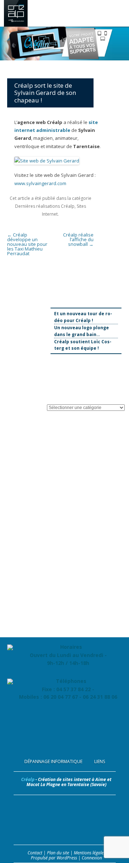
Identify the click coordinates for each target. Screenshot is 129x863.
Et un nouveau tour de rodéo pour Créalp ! (83, 317)
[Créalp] (16, 25)
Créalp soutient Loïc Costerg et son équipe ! (82, 345)
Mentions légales (89, 853)
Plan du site (58, 853)
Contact (35, 853)
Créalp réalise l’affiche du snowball (78, 239)
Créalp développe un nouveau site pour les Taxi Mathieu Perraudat (27, 244)
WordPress (67, 858)
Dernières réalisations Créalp (45, 206)
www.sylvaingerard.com (40, 183)
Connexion (92, 858)
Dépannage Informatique (53, 761)
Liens (99, 761)
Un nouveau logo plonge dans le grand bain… (81, 331)
